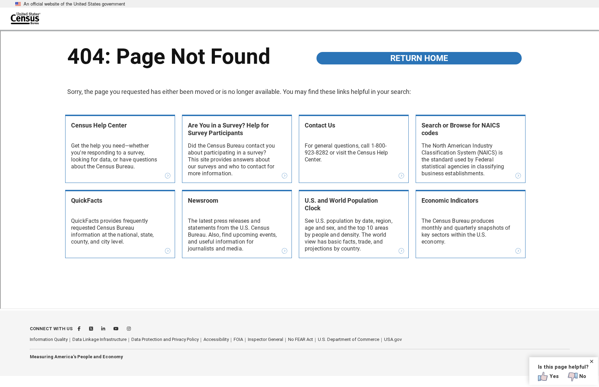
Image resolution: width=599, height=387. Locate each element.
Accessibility (216, 339)
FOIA (238, 339)
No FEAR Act (300, 339)
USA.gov (393, 339)
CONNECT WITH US (51, 328)
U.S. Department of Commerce (348, 339)
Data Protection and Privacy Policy (165, 339)
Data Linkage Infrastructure (99, 339)
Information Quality (49, 339)
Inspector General (265, 339)
